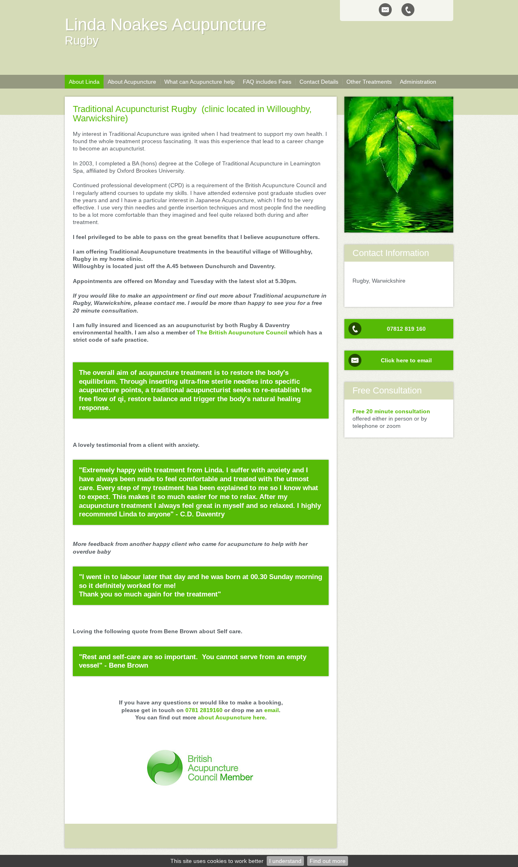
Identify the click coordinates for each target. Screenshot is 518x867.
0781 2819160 (204, 710)
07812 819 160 (406, 329)
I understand (285, 861)
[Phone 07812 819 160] (407, 9)
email (271, 710)
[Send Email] (385, 9)
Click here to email (406, 360)
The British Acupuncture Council (242, 332)
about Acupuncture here (231, 717)
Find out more (328, 861)
